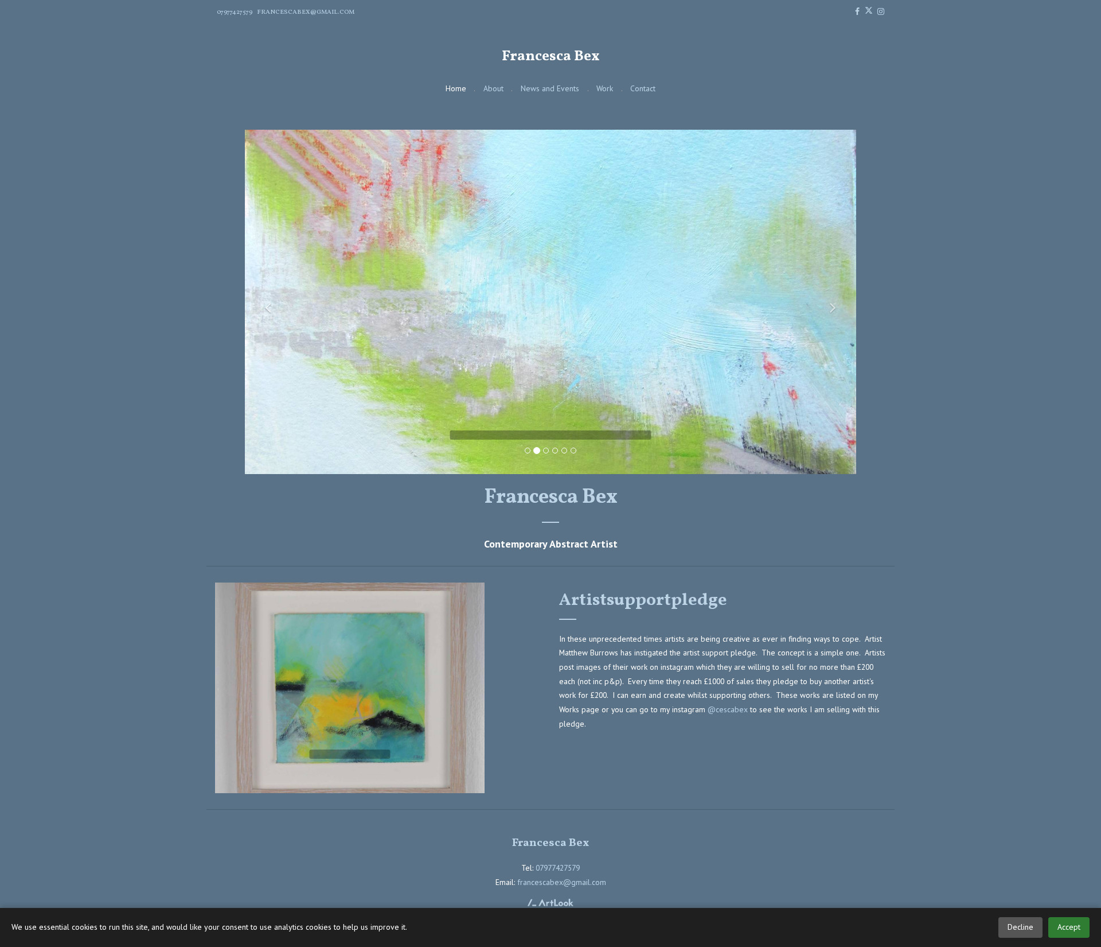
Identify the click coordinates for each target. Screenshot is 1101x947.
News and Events (550, 88)
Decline (1020, 927)
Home (456, 88)
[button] (265, 302)
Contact (642, 88)
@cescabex (728, 709)
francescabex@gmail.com (305, 12)
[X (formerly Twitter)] (869, 12)
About (493, 88)
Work (604, 88)
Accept (1068, 927)
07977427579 (234, 12)
